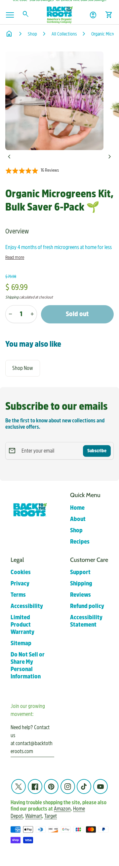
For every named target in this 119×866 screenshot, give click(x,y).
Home (77, 508)
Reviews (80, 595)
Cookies (21, 572)
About (78, 519)
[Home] (59, 14)
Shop (32, 34)
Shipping (12, 297)
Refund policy (87, 606)
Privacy (20, 583)
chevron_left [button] (9, 157)
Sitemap (21, 643)
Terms (18, 595)
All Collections (64, 34)
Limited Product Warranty (22, 624)
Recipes (80, 542)
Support (80, 572)
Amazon (62, 809)
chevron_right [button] (110, 157)
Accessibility (27, 606)
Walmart (33, 816)
